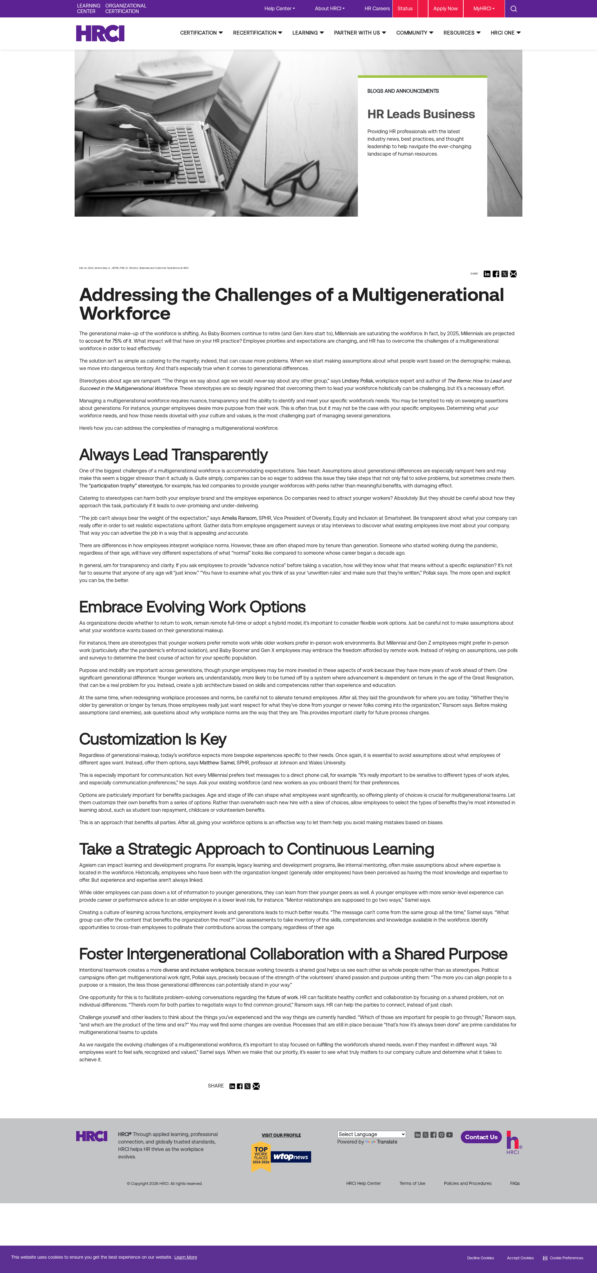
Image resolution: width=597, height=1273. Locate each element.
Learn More (185, 1257)
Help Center (278, 9)
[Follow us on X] (504, 273)
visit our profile (281, 1135)
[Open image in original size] (103, 33)
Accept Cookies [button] (520, 1258)
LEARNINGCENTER (88, 8)
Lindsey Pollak (357, 381)
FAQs (515, 1183)
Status (405, 9)
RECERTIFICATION (254, 33)
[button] (563, 1258)
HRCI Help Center (363, 1183)
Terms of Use (412, 1183)
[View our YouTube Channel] (450, 1134)
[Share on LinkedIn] (487, 273)
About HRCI (328, 9)
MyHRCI (482, 9)
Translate (387, 1142)
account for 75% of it (108, 341)
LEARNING (305, 33)
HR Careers (377, 9)
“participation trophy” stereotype (125, 486)
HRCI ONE (503, 33)
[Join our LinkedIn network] (418, 1134)
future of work (282, 997)
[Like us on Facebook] (496, 273)
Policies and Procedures (468, 1183)
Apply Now (445, 9)
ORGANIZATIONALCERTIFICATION (125, 8)
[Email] (513, 273)
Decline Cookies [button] (480, 1258)
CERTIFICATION (198, 33)
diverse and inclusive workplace (198, 970)
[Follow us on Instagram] (441, 1134)
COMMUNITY (412, 33)
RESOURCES (459, 33)
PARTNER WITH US (357, 33)
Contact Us (481, 1137)
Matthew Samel (217, 763)
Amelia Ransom (239, 518)
